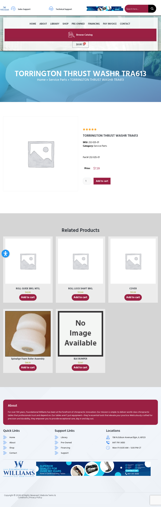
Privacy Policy (35, 497)
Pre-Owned (78, 24)
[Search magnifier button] (152, 9)
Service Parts (58, 79)
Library (54, 24)
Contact (125, 24)
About (43, 24)
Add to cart (102, 181)
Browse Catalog (84, 35)
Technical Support (64, 9)
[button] (5, 254)
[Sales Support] (13, 8)
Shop (65, 24)
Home (33, 24)
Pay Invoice (110, 24)
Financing (94, 24)
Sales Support (24, 9)
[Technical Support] (51, 8)
